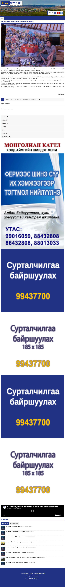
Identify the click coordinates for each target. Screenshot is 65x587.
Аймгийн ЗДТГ (5, 123)
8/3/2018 (11, 99)
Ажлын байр (5, 133)
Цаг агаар (4, 126)
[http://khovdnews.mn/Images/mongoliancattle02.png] (32, 194)
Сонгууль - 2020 (5, 116)
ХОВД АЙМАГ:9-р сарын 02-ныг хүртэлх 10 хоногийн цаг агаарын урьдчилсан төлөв (22, 557)
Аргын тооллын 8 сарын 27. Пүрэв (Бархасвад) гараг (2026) (17, 547)
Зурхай (3, 130)
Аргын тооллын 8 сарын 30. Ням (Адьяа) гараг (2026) (16, 526)
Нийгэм (19, 99)
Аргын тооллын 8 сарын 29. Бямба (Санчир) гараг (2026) (17, 531)
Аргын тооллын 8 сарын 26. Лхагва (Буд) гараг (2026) (16, 552)
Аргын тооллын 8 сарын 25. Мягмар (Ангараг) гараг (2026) (17, 562)
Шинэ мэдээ (5, 523)
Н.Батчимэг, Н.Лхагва (32, 99)
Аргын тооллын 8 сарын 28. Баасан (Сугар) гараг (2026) (16, 536)
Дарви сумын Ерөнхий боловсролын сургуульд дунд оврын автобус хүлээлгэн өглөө (22, 542)
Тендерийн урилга (6, 136)
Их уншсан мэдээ (14, 523)
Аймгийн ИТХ (5, 120)
